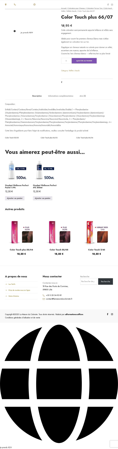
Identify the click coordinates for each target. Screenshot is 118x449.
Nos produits (43, 26)
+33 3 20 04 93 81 (54, 295)
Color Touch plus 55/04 (21, 249)
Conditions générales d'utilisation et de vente (22, 317)
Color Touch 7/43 (96, 249)
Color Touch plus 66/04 (84, 138)
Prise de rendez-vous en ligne (19, 290)
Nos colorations (63, 26)
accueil (9, 26)
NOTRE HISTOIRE (24, 26)
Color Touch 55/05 (12, 138)
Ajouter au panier (84, 61)
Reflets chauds (74, 70)
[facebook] (108, 4)
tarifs (92, 26)
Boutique (81, 26)
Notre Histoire (14, 296)
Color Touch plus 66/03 (49, 138)
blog (101, 26)
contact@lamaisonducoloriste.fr (59, 298)
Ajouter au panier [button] (15, 198)
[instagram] (112, 4)
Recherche (84, 276)
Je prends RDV (27, 32)
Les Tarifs (12, 284)
